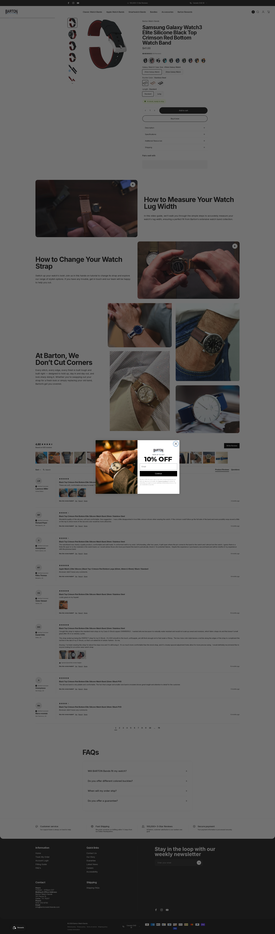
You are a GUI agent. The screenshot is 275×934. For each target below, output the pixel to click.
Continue (158, 474)
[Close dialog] (176, 443)
